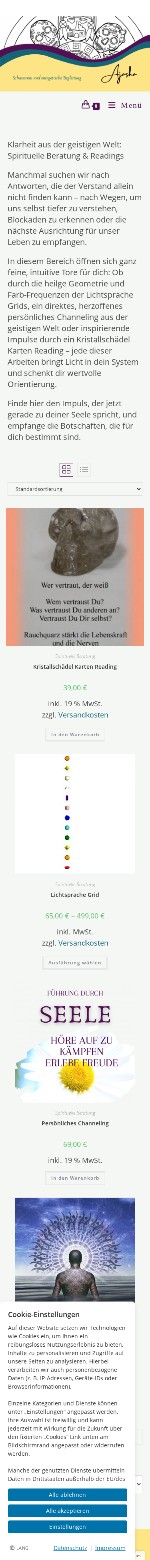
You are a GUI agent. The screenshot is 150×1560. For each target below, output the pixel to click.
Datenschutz (70, 1548)
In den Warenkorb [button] (75, 734)
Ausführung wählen (75, 962)
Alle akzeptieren (67, 1510)
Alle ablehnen (67, 1494)
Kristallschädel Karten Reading (75, 666)
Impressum (110, 1548)
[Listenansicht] (84, 470)
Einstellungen (67, 1526)
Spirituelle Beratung (75, 656)
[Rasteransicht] (66, 470)
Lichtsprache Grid (75, 894)
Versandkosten (83, 714)
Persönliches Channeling (75, 1123)
